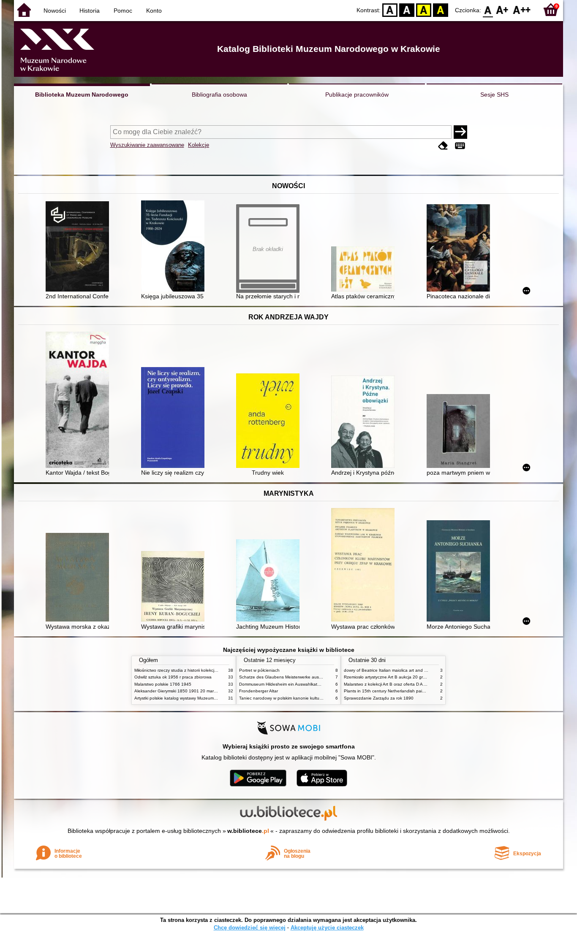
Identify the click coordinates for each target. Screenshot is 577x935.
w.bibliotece (248, 830)
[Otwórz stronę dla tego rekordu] (79, 247)
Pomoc (123, 10)
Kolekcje (198, 145)
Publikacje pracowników (357, 94)
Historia (89, 10)
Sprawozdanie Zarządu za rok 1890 (379, 698)
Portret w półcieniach (259, 670)
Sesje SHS (494, 94)
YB (423, 9)
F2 (522, 9)
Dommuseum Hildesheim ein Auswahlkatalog (282, 684)
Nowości (55, 10)
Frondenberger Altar (258, 691)
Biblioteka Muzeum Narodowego (81, 94)
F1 (502, 9)
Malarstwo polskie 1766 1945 (162, 684)
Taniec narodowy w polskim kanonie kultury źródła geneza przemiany (306, 698)
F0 (488, 9)
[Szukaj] (460, 132)
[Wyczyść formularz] (443, 146)
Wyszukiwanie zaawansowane (147, 145)
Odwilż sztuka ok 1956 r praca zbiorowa (173, 677)
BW (406, 9)
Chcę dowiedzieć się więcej (250, 927)
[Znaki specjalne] (460, 146)
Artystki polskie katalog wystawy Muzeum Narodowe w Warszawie (197, 698)
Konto (154, 10)
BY (440, 9)
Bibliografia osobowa (219, 94)
